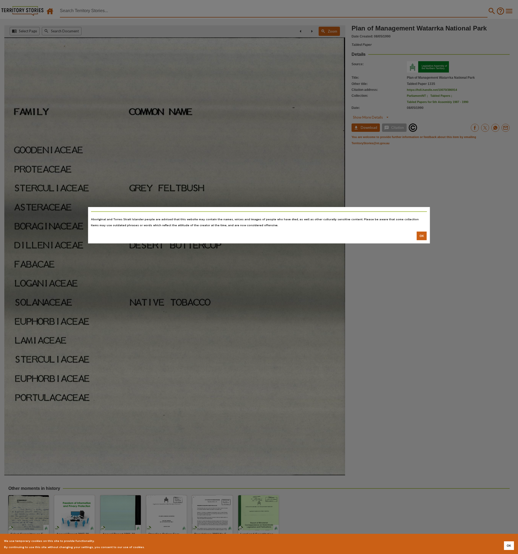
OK (422, 235)
